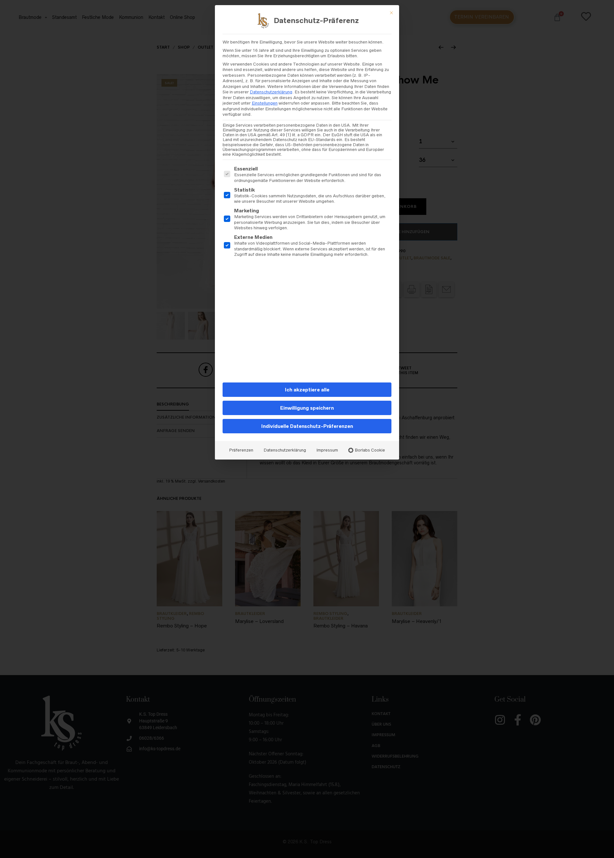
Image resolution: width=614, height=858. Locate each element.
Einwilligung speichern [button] (307, 408)
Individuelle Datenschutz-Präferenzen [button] (307, 426)
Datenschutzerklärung (271, 92)
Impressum (327, 450)
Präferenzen (241, 450)
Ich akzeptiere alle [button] (307, 389)
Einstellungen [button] (265, 103)
